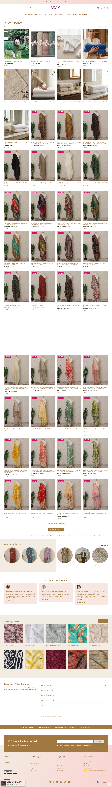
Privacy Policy (60, 770)
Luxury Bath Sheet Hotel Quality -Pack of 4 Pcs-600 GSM (42, 102)
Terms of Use (60, 761)
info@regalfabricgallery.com (30, 689)
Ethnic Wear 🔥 (48, 14)
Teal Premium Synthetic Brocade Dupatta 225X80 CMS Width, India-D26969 (15, 264)
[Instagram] (50, 782)
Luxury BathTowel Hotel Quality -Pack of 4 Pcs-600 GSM (16, 143)
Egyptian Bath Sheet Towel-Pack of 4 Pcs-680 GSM (95, 61)
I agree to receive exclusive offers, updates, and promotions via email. (75, 745)
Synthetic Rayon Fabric (93, 671)
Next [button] (65, 1)
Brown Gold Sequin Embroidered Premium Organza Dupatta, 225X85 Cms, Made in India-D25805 (15, 429)
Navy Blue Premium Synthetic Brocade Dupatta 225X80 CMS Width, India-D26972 (41, 224)
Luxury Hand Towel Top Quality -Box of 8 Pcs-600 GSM (68, 62)
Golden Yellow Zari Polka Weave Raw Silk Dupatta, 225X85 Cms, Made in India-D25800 (42, 429)
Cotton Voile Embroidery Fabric (53, 645)
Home (5, 18)
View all (104, 545)
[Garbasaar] (47, 555)
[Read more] (102, 8)
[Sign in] (105, 8)
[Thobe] (29, 555)
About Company (36, 756)
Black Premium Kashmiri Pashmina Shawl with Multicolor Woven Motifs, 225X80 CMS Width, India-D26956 (68, 305)
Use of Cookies (60, 768)
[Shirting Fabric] (100, 555)
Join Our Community (88, 763)
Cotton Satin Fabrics (8, 645)
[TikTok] (65, 782)
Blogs (32, 768)
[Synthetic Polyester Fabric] (77, 659)
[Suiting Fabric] (82, 555)
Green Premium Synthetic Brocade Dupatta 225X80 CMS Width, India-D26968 (42, 264)
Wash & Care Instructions (36, 773)
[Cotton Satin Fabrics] (13, 633)
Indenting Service (35, 763)
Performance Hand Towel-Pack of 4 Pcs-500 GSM (15, 102)
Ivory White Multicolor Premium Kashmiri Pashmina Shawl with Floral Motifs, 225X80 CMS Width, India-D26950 (95, 305)
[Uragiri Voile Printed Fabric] (77, 633)
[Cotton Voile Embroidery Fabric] (56, 633)
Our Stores (33, 770)
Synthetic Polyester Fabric (73, 671)
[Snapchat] (69, 782)
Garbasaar (41, 565)
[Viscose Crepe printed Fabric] (13, 659)
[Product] (16, 44)
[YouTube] (57, 782)
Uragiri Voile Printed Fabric (73, 645)
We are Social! (88, 756)
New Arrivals (28, 14)
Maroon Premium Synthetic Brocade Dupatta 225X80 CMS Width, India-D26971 (69, 224)
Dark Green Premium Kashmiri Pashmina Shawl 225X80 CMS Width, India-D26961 (14, 304)
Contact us (33, 765)
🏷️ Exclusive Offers (71, 14)
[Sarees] (12, 555)
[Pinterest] (53, 782)
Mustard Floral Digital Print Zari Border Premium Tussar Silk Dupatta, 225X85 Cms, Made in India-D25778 (68, 513)
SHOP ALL (103, 621)
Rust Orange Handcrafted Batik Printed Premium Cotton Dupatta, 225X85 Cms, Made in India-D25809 (69, 388)
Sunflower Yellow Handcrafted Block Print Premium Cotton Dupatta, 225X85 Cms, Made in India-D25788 (16, 512)
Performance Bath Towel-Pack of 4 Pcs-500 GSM (68, 102)
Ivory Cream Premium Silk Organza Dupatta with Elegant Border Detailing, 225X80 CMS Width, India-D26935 (16, 388)
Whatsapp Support (87, 761)
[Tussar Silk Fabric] (56, 659)
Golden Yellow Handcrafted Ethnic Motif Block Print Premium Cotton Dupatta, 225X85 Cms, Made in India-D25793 (15, 471)
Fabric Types (37, 14)
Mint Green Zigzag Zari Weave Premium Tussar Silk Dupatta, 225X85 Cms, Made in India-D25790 (68, 471)
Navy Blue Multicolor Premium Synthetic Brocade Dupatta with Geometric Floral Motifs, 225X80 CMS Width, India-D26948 (15, 347)
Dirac (58, 565)
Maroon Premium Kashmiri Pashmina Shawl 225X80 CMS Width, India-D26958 (42, 304)
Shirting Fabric (95, 565)
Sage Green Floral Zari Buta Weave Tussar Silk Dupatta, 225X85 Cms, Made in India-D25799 (67, 429)
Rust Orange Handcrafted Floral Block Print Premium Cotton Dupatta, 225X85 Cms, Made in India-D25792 (43, 471)
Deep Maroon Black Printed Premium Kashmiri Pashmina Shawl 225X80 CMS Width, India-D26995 (95, 143)
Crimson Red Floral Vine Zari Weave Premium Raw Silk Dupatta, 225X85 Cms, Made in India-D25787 (42, 512)
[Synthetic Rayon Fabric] (98, 659)
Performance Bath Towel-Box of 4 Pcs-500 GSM (42, 61)
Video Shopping (83, 14)
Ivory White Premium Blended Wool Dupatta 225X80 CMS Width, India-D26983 (69, 183)
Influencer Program (87, 765)
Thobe (23, 565)
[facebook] (61, 782)
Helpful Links (61, 756)
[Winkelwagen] (107, 8)
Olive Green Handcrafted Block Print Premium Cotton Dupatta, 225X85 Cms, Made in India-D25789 (95, 471)
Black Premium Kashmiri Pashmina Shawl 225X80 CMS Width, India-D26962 (94, 264)
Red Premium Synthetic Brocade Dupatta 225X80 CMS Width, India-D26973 (15, 224)
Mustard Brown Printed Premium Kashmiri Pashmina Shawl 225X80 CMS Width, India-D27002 (42, 143)
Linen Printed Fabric (29, 645)
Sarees (5, 565)
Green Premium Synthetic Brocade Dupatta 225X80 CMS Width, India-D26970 (95, 224)
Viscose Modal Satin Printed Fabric (32, 671)
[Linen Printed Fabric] (34, 633)
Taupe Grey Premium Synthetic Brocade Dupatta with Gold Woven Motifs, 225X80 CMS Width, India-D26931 (43, 388)
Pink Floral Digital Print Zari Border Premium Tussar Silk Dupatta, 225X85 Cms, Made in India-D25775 (94, 512)
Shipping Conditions (61, 765)
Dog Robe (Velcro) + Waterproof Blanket (13, 61)
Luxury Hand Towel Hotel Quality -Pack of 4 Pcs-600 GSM (95, 102)
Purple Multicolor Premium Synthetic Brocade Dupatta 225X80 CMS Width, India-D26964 (67, 264)
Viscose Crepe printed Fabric (10, 671)
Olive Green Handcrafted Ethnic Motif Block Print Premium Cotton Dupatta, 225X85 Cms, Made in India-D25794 (94, 430)
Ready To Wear (59, 14)
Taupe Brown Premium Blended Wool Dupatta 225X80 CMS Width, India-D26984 (41, 183)
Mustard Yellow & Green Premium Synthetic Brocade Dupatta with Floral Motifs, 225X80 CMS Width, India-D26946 (43, 347)
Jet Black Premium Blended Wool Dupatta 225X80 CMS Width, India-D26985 (15, 183)
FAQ (58, 763)
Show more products (56, 529)
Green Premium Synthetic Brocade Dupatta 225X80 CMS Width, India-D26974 (95, 183)
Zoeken (30, 8)
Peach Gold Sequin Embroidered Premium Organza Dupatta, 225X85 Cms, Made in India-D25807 (95, 388)
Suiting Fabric (77, 565)
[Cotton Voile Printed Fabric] (98, 633)
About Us (33, 761)
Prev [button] (46, 1)
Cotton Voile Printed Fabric (94, 645)
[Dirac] (65, 555)
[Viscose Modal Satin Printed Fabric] (34, 659)
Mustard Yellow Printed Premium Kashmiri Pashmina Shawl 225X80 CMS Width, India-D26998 (69, 143)
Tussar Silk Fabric (50, 671)
